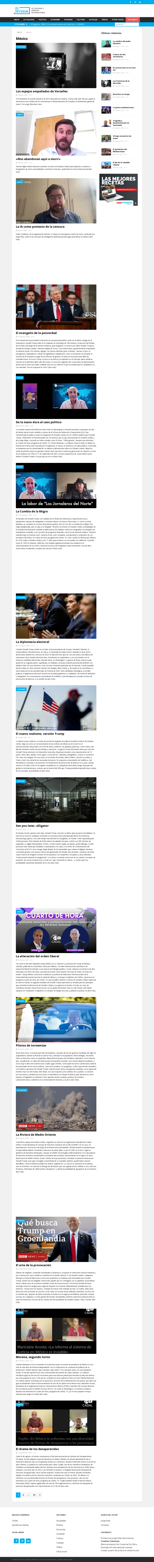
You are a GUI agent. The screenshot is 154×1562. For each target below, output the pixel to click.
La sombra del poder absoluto (122, 42)
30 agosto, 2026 (119, 46)
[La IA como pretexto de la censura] (56, 200)
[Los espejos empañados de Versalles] (56, 65)
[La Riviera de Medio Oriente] (56, 1108)
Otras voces (61, 1551)
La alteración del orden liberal (37, 956)
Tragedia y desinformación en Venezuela (121, 123)
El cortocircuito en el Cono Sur (124, 69)
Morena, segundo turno (33, 1357)
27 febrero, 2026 (24, 337)
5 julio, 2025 (22, 829)
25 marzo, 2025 (23, 1049)
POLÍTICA (42, 19)
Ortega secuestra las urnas (122, 137)
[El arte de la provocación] (56, 1239)
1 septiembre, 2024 (25, 1453)
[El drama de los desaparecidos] (56, 1423)
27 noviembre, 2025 (25, 515)
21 (34, 1495)
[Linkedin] (140, 2)
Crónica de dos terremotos (119, 55)
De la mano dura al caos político (39, 422)
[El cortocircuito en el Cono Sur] (106, 70)
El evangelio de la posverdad (36, 333)
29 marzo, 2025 (23, 960)
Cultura (59, 1538)
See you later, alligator (32, 826)
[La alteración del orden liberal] (56, 930)
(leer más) (38, 104)
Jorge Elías (105, 1520)
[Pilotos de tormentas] (56, 1019)
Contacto (105, 1525)
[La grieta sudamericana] (106, 110)
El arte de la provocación (33, 1265)
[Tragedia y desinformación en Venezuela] (106, 123)
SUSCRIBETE (133, 19)
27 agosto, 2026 (119, 59)
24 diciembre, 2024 (24, 1269)
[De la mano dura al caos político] (56, 396)
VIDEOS (105, 19)
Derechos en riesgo (121, 94)
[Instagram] (135, 2)
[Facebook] (130, 2)
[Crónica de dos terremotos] (106, 57)
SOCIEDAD (68, 19)
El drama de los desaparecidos (37, 1449)
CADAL (15, 1520)
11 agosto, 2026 (119, 110)
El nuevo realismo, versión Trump (40, 734)
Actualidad (61, 1520)
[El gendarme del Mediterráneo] (106, 151)
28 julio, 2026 (119, 167)
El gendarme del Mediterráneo (120, 150)
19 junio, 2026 (23, 95)
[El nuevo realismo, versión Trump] (56, 708)
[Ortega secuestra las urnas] (106, 138)
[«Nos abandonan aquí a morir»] (56, 133)
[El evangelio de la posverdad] (56, 307)
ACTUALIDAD (28, 19)
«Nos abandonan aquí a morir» (38, 159)
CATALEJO (93, 19)
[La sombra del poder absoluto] (106, 43)
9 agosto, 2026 (119, 128)
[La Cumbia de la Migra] (56, 485)
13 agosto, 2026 (119, 97)
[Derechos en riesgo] (106, 96)
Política (59, 1525)
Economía (60, 1529)
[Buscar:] (127, 24)
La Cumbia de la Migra (32, 511)
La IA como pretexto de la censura (40, 227)
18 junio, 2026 (23, 163)
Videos (59, 1547)
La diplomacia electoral (32, 642)
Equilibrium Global (20, 1525)
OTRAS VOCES (118, 19)
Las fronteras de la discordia (121, 82)
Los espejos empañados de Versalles (42, 91)
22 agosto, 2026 (119, 73)
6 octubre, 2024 (23, 1361)
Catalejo (60, 1542)
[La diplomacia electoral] (56, 616)
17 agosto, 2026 (119, 86)
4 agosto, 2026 (119, 141)
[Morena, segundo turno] (56, 1331)
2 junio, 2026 (22, 230)
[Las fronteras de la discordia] (106, 83)
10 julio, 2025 (22, 737)
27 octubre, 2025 (24, 645)
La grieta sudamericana (123, 107)
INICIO (16, 19)
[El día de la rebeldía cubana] (106, 165)
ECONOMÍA (55, 19)
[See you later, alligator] (56, 800)
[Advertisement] (99, 10)
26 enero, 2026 (23, 426)
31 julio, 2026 (119, 154)
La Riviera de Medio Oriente (36, 1135)
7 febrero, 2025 (23, 1138)
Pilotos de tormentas (31, 1045)
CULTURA (81, 19)
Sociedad (60, 1534)
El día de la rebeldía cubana (121, 163)
